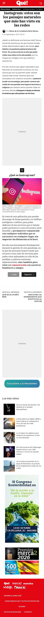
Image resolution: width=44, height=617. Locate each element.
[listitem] (22, 305)
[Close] (39, 265)
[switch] (35, 311)
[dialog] (22, 308)
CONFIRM (14, 348)
